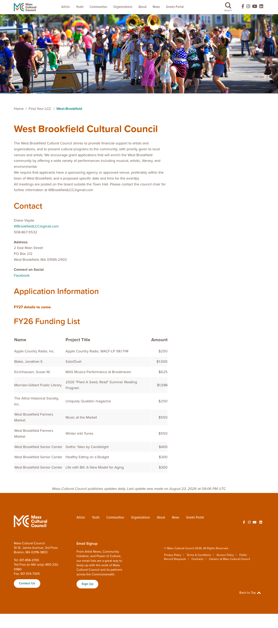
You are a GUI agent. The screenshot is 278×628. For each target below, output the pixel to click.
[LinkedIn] (261, 7)
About (142, 7)
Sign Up (87, 584)
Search (228, 10)
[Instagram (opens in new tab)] (248, 7)
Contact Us (27, 583)
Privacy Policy (172, 555)
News (156, 7)
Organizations (122, 7)
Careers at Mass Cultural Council (229, 559)
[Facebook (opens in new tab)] (241, 7)
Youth (79, 7)
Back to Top (248, 593)
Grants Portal (175, 7)
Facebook (22, 275)
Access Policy (225, 555)
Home (19, 108)
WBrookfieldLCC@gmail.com (36, 226)
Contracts (198, 559)
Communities (98, 7)
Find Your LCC (40, 108)
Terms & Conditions (199, 555)
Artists (65, 7)
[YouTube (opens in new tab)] (254, 7)
